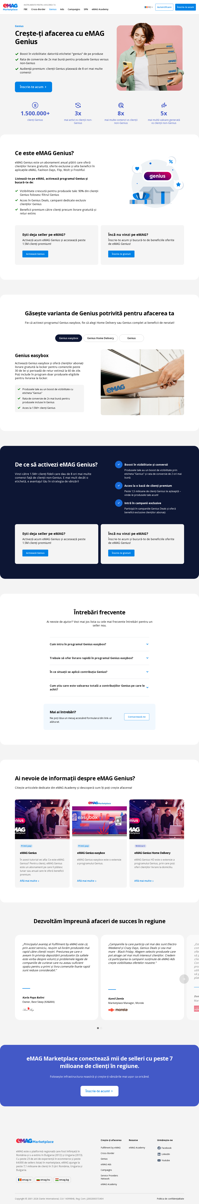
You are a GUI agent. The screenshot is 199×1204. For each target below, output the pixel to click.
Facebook (166, 1147)
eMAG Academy (100, 9)
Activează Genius (35, 253)
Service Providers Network (109, 1177)
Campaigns (74, 9)
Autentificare (164, 7)
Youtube (166, 1160)
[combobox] (149, 7)
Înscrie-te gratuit (121, 253)
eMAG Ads (106, 1164)
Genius (52, 9)
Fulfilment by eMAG (110, 1147)
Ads (62, 9)
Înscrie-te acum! (98, 1091)
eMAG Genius (28, 853)
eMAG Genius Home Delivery (152, 853)
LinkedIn (166, 1154)
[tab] (68, 338)
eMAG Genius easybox (91, 853)
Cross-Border (38, 9)
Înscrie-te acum (185, 7)
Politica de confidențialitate (170, 1198)
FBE (26, 9)
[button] (99, 644)
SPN (86, 9)
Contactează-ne (137, 716)
